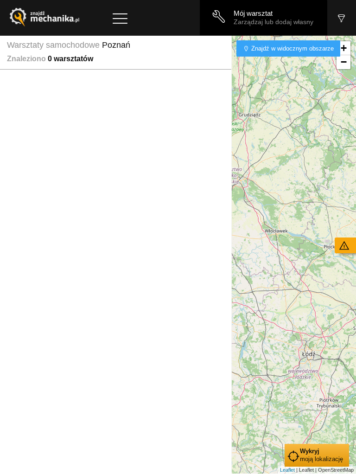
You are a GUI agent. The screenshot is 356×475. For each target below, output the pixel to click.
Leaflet (287, 470)
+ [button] (344, 48)
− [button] (344, 62)
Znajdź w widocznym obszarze (291, 48)
